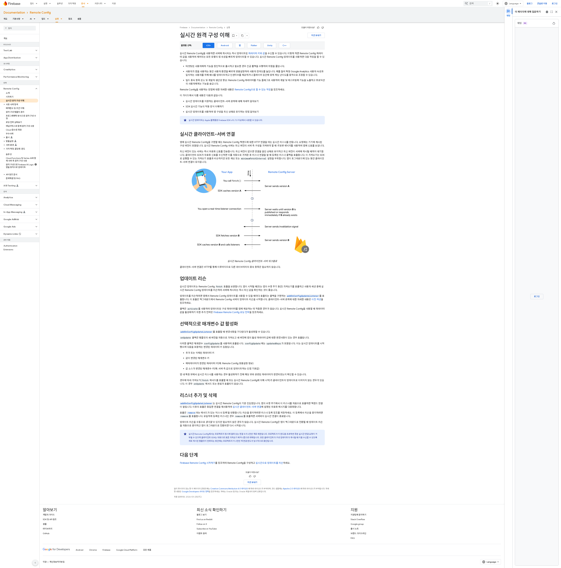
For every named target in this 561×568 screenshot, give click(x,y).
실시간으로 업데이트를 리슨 (269, 463)
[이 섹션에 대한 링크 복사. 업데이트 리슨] (209, 279)
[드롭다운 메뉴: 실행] (50, 3)
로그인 (554, 3)
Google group (357, 524)
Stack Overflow (358, 519)
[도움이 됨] (318, 27)
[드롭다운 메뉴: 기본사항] (23, 18)
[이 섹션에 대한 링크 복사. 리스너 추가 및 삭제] (220, 396)
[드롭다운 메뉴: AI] (35, 18)
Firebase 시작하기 (197, 463)
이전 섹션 (316, 299)
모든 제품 (147, 550)
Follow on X (202, 524)
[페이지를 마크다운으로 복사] (242, 35)
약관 (45, 562)
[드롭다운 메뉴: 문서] (88, 3)
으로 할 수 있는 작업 (253, 89)
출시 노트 (355, 528)
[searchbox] (20, 28)
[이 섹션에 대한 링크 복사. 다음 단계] (201, 455)
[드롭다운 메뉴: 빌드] (37, 3)
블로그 (530, 3)
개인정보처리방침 (57, 562)
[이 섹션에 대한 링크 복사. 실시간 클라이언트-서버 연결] (238, 134)
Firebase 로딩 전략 (231, 312)
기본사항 (16, 19)
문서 (83, 3)
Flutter (254, 45)
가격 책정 (72, 3)
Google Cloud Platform (126, 550)
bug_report (547, 12)
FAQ (353, 538)
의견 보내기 (316, 35)
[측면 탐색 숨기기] (35, 563)
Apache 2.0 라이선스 (292, 488)
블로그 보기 (202, 514)
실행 (45, 3)
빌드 (32, 3)
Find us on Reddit (204, 519)
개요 (5, 19)
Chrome (93, 550)
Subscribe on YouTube (207, 528)
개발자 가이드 (49, 514)
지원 (114, 3)
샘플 (79, 19)
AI (31, 19)
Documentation (14, 12)
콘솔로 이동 (542, 3)
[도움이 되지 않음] (322, 27)
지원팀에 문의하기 (358, 514)
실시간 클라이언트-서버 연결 (247, 406)
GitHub (46, 533)
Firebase (183, 27)
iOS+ (208, 45)
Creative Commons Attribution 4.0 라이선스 (229, 488)
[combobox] (478, 3)
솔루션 (60, 3)
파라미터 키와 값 (256, 53)
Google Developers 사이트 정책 (195, 491)
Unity (269, 45)
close (556, 12)
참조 (70, 19)
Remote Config (40, 12)
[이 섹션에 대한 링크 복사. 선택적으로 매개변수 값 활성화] (241, 324)
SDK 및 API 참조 (50, 519)
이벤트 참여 (202, 533)
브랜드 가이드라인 (358, 533)
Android (225, 45)
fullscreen (551, 12)
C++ (284, 45)
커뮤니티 (98, 3)
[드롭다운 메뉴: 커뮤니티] (105, 3)
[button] (17, 50)
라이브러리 (47, 528)
